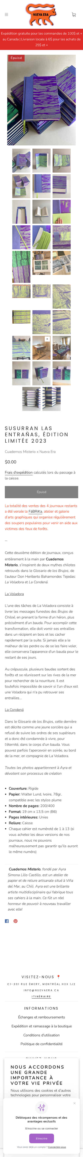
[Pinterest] (15, 921)
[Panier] (73, 14)
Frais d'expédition (19, 472)
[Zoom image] (41, 101)
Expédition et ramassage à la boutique (41, 1026)
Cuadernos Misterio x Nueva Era (30, 451)
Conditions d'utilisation (41, 1035)
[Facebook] (6, 921)
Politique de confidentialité (41, 1044)
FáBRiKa (35, 511)
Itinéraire (41, 996)
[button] (14, 101)
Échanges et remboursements (41, 1017)
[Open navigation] (9, 14)
